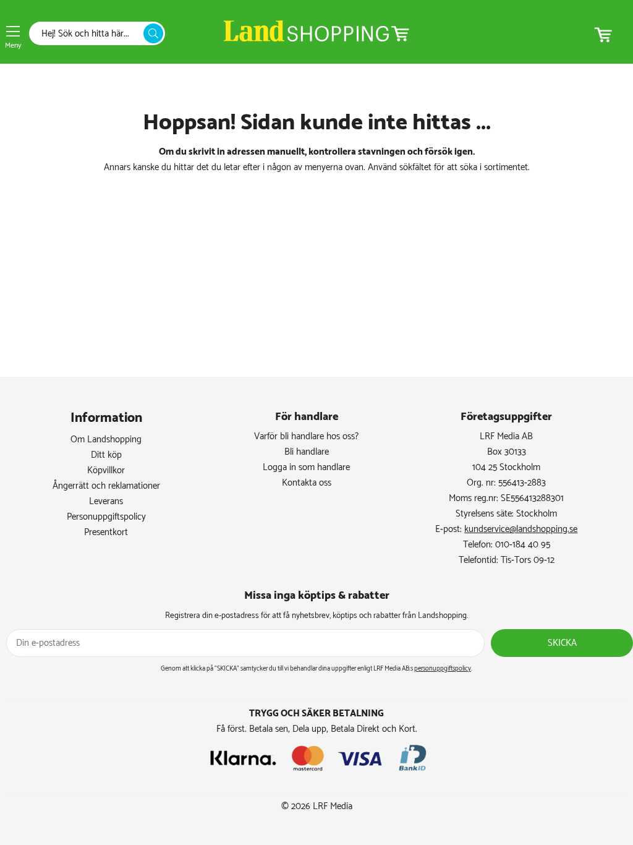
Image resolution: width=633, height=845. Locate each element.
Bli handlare (306, 452)
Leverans (106, 501)
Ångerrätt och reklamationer (106, 486)
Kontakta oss (306, 483)
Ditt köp (106, 455)
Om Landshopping (106, 439)
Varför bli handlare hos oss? (306, 436)
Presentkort (106, 532)
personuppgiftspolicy (442, 668)
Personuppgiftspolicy (106, 517)
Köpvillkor (106, 470)
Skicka (562, 643)
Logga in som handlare (306, 467)
